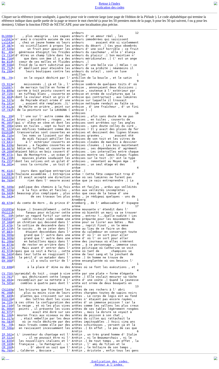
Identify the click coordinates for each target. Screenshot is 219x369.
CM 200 (7, 347)
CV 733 (7, 55)
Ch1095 (7, 209)
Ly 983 (7, 174)
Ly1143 (7, 42)
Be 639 (7, 145)
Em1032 (7, 177)
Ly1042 (7, 39)
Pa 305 (7, 164)
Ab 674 (7, 203)
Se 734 (7, 305)
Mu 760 (7, 350)
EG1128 (7, 299)
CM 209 (7, 151)
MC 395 (7, 122)
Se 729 (7, 302)
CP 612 (7, 106)
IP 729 (7, 93)
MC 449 (7, 296)
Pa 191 (7, 103)
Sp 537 (7, 100)
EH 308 (7, 260)
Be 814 (7, 61)
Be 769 (7, 180)
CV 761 (7, 276)
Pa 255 (7, 161)
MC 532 (7, 129)
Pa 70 (7, 324)
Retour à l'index (109, 3)
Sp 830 (7, 340)
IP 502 (7, 334)
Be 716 (7, 58)
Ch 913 (7, 84)
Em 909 (7, 235)
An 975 (7, 312)
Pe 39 (7, 116)
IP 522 (7, 337)
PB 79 (7, 77)
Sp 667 (7, 148)
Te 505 (7, 283)
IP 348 (7, 222)
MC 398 (7, 292)
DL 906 (7, 308)
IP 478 (7, 225)
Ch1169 (7, 289)
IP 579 (7, 228)
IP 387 (7, 45)
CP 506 (7, 328)
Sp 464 (7, 97)
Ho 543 (7, 196)
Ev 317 (7, 318)
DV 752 (7, 68)
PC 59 (7, 215)
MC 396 (7, 125)
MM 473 (7, 154)
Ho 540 (7, 254)
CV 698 (7, 267)
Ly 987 (7, 138)
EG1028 (7, 132)
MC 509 (7, 186)
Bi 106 (7, 315)
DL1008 (7, 36)
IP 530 (7, 48)
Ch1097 (7, 87)
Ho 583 (7, 321)
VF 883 (7, 231)
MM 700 (7, 257)
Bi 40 (7, 52)
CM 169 (7, 344)
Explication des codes (109, 7)
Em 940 (7, 193)
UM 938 (7, 65)
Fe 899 (7, 90)
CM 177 (7, 247)
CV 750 (7, 273)
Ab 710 (7, 135)
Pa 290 (7, 71)
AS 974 (7, 251)
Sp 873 (7, 244)
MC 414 (7, 170)
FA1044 (7, 219)
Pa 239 (7, 158)
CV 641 (7, 142)
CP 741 (7, 109)
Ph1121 (7, 212)
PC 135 (7, 119)
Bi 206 (7, 241)
